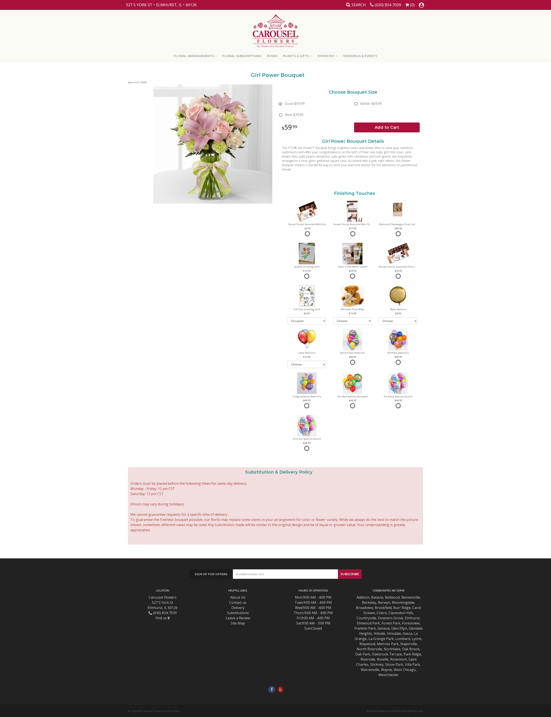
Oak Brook (410, 649)
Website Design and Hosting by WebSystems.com (395, 710)
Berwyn (384, 602)
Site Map (238, 623)
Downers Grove (390, 618)
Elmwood (364, 623)
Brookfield (383, 607)
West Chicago (405, 669)
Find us (161, 618)
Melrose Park (388, 643)
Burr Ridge (402, 607)
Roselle (382, 659)
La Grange (376, 638)
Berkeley (369, 602)
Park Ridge (412, 654)
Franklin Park (365, 628)
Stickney (377, 664)
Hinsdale (394, 633)
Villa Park (412, 664)
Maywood (367, 643)
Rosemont (398, 659)
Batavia (377, 597)
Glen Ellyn (399, 628)
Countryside (366, 618)
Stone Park (394, 664)
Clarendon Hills (400, 612)
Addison (362, 597)
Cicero (382, 612)
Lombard (402, 638)
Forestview (410, 623)
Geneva (384, 628)
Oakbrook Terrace (387, 654)
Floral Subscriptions (241, 56)
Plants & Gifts (296, 56)
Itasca (407, 633)
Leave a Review (238, 618)
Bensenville (410, 597)
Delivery (238, 607)
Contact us (237, 602)
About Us (237, 597)
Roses (272, 56)
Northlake (392, 649)
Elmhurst (412, 618)
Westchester (388, 674)
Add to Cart (387, 127)
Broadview (364, 607)
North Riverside (369, 649)
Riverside (368, 659)
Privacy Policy (172, 710)
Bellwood (392, 597)
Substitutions (238, 612)
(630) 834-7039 (388, 4)
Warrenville (370, 669)
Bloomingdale (403, 602)
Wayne (386, 669)
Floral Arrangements (194, 56)
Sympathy (326, 56)
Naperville (408, 643)
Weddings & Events (360, 56)
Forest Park (391, 623)
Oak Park (362, 654)
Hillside (379, 633)
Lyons (416, 638)
